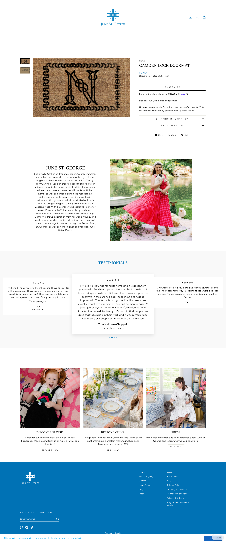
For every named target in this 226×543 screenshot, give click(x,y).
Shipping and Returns (177, 489)
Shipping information (172, 119)
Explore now (50, 450)
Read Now (176, 447)
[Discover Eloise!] (50, 398)
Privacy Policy (173, 485)
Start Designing (146, 476)
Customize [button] (172, 87)
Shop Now (113, 450)
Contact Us (172, 476)
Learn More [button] (89, 538)
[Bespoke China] (113, 398)
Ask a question (172, 125)
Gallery (142, 480)
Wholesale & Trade (175, 498)
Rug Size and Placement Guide (178, 503)
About (170, 472)
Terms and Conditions (177, 493)
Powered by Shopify (113, 533)
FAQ (169, 480)
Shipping (143, 76)
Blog (141, 489)
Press (141, 493)
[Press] (176, 398)
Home (142, 61)
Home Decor (145, 485)
